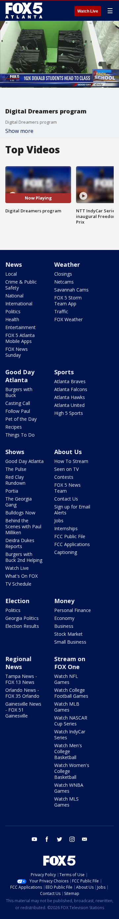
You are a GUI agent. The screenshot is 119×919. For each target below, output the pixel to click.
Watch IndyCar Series (69, 734)
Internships (66, 528)
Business (63, 626)
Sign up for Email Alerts (72, 510)
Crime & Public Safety (21, 285)
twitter (59, 839)
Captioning (65, 552)
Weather (67, 264)
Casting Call (17, 403)
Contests (63, 477)
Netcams (64, 282)
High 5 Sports (68, 413)
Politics (12, 311)
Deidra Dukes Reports (19, 543)
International (18, 303)
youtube (34, 839)
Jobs (58, 520)
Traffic (61, 311)
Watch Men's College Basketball (68, 751)
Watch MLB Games (66, 707)
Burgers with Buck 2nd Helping (23, 557)
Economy (64, 618)
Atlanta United (69, 405)
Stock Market (68, 634)
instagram (72, 839)
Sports (64, 372)
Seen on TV (66, 469)
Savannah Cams (71, 290)
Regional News (18, 663)
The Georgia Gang (18, 502)
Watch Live (87, 11)
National (14, 295)
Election (17, 601)
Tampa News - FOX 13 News (21, 679)
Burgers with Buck (18, 392)
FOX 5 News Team (67, 488)
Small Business (70, 642)
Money (64, 601)
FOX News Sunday (16, 352)
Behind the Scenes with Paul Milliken (23, 526)
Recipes (13, 427)
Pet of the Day (21, 419)
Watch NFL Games (66, 679)
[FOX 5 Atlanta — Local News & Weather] (24, 10)
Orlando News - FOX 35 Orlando (22, 693)
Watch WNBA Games (68, 788)
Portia (11, 491)
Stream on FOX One (69, 663)
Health (12, 319)
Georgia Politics (22, 618)
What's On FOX (21, 576)
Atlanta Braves (70, 381)
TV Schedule (18, 584)
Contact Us (66, 499)
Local (11, 274)
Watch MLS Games (66, 802)
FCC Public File (69, 536)
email (84, 839)
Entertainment (20, 327)
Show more (19, 131)
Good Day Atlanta (19, 376)
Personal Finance (72, 610)
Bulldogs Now (20, 512)
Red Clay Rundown (15, 480)
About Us (68, 452)
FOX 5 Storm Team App (68, 300)
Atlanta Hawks (69, 397)
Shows (14, 452)
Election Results (22, 626)
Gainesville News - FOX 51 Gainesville (23, 710)
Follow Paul (17, 411)
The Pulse (15, 469)
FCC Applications (72, 544)
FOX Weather (68, 319)
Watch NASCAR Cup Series (70, 721)
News (13, 264)
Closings (63, 274)
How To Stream (71, 461)
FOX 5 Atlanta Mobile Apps (20, 338)
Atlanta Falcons (70, 389)
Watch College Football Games (71, 693)
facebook (47, 839)
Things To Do (20, 435)
